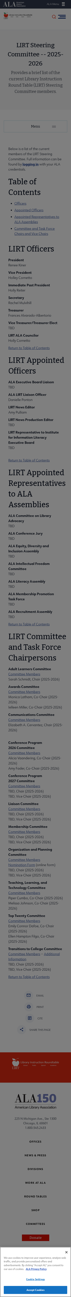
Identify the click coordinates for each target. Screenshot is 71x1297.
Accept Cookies (36, 1289)
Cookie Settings (35, 1279)
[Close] (66, 1252)
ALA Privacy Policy (36, 1269)
